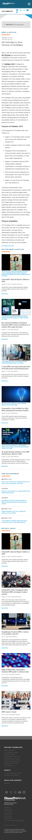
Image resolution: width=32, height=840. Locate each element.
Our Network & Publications (12, 757)
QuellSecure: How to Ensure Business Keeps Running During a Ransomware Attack (14, 502)
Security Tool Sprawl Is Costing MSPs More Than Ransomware (16, 492)
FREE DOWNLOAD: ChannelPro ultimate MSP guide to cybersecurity (15, 671)
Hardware (8, 273)
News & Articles (9, 32)
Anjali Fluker (14, 413)
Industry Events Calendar (11, 775)
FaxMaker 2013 (9, 64)
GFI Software (6, 55)
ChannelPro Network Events (12, 773)
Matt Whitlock (15, 329)
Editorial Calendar (9, 754)
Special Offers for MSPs (11, 763)
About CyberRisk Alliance (11, 752)
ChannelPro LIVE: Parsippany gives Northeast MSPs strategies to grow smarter (15, 592)
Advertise (7, 783)
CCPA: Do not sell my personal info (14, 820)
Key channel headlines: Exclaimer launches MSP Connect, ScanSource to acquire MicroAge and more (16, 325)
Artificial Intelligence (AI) (9, 271)
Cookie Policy (8, 816)
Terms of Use (8, 812)
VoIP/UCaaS (11, 246)
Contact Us (7, 807)
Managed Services (22, 316)
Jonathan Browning (16, 597)
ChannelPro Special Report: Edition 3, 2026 (16, 280)
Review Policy (8, 810)
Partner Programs (19, 274)
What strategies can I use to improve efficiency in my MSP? (14, 512)
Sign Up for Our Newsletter (12, 761)
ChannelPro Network (7, 39)
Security (27, 274)
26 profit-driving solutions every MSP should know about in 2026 (16, 453)
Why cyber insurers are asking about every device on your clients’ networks (16, 482)
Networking (10, 274)
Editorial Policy (8, 818)
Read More (5, 294)
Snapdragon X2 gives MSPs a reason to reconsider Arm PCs (15, 633)
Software (4, 246)
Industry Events (16, 273)
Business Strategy (22, 271)
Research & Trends (18, 318)
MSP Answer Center (21, 361)
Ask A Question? (8, 765)
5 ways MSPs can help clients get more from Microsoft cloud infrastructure (16, 367)
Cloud (3, 273)
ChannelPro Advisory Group (12, 759)
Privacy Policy (8, 814)
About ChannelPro (9, 750)
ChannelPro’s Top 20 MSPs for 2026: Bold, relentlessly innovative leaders (15, 409)
